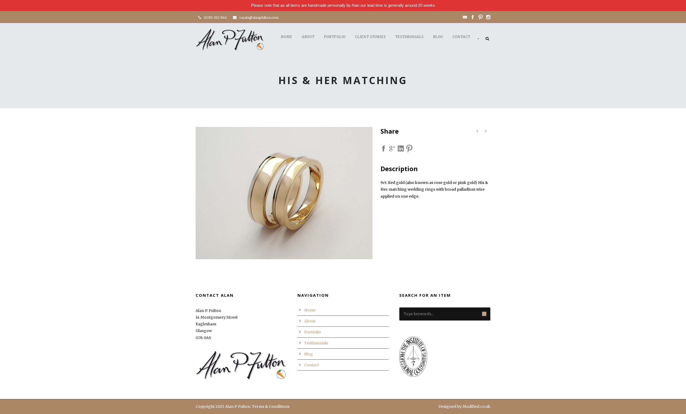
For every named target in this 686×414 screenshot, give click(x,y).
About (308, 37)
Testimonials (409, 37)
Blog (438, 37)
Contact (461, 37)
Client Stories (370, 37)
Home (286, 37)
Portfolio (335, 37)
